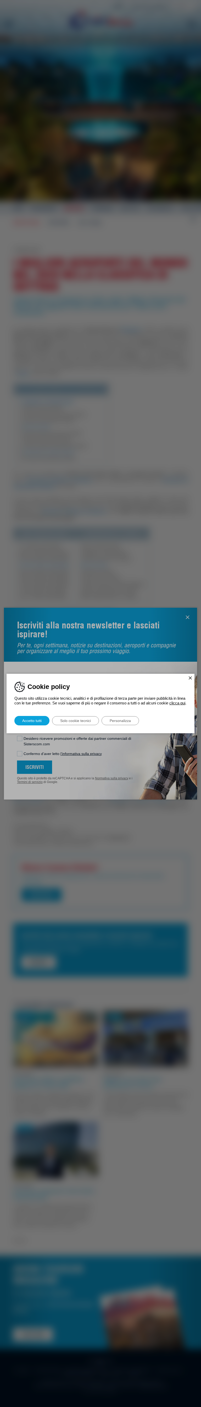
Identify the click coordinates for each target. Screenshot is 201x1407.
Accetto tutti (32, 721)
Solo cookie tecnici (75, 721)
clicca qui (177, 703)
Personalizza (120, 721)
